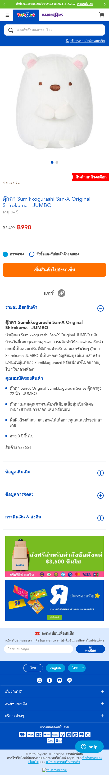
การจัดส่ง (17, 254)
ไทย (33, 668)
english (55, 668)
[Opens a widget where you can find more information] (89, 747)
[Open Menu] (7, 14)
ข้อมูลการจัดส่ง (19, 494)
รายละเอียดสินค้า (21, 307)
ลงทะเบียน (90, 648)
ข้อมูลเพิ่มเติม (17, 471)
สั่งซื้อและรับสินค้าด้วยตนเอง (58, 254)
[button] (105, 4)
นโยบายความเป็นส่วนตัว (63, 762)
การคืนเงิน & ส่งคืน (23, 516)
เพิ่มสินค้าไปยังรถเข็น (54, 269)
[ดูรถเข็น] (101, 15)
